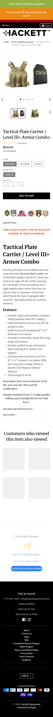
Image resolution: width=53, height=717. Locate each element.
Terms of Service (26, 656)
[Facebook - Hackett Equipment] (24, 619)
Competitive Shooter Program (26, 643)
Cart (47, 25)
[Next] (50, 99)
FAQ (26, 640)
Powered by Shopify (26, 707)
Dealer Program (26, 646)
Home (6, 42)
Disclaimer (9, 414)
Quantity (7, 181)
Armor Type (8, 170)
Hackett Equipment (30, 704)
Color (5, 159)
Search (27, 630)
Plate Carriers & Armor (22, 42)
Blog (27, 637)
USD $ (25, 675)
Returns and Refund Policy (18, 409)
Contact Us (27, 633)
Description (9, 223)
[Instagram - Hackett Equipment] (29, 619)
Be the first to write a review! (26, 568)
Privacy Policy (27, 653)
